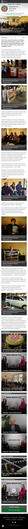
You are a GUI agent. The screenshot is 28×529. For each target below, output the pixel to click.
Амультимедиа (21, 517)
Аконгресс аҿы (6, 517)
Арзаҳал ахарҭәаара (14, 510)
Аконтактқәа (14, 517)
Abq (17, 4)
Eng (11, 4)
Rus (8, 4)
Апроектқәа (8, 519)
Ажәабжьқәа (4, 37)
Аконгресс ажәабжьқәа (17, 519)
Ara (19, 4)
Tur (13, 4)
